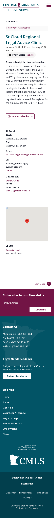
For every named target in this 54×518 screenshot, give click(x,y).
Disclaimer (11, 492)
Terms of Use (41, 492)
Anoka (6, 338)
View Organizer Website (18, 190)
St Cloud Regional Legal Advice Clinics (24, 154)
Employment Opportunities (27, 477)
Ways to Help (10, 418)
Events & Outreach (13, 423)
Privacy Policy (25, 492)
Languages (27, 497)
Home (6, 397)
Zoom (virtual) (13, 250)
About (6, 402)
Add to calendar (20, 116)
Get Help (8, 407)
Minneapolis (9, 333)
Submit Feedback (17, 376)
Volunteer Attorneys (14, 413)
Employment (10, 428)
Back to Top (40, 284)
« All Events (12, 21)
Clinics (9, 170)
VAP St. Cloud (12, 180)
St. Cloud (8, 342)
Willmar (7, 346)
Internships (27, 483)
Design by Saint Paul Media (27, 508)
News (6, 434)
